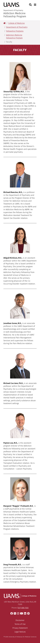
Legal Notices (20, 632)
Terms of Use (20, 624)
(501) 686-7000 (22, 608)
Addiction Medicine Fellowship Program (14, 15)
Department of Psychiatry (13, 10)
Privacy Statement (20, 628)
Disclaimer (20, 620)
